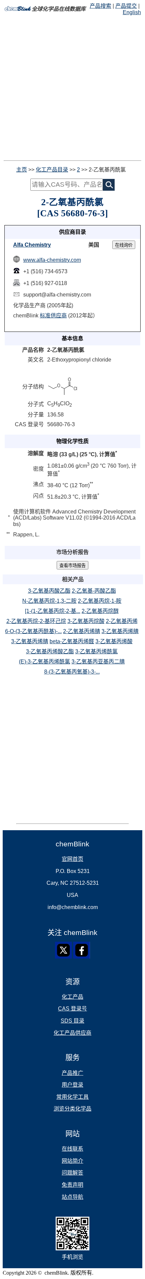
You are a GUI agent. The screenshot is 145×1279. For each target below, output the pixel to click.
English (132, 12)
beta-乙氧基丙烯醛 (72, 641)
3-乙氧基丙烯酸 (114, 641)
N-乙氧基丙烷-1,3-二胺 (49, 601)
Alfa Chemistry (32, 245)
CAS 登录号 (72, 1008)
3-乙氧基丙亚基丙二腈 (98, 661)
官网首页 (72, 859)
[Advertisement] (72, 87)
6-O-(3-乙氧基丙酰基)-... (33, 631)
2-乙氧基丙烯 (122, 621)
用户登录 (72, 1085)
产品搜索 (100, 6)
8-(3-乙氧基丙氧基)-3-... (72, 672)
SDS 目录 (72, 1021)
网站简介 (72, 1161)
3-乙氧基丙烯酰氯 (96, 651)
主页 (21, 170)
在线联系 (72, 1149)
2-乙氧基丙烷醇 (100, 611)
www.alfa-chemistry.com (52, 260)
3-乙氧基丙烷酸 (86, 621)
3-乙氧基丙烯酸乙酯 (50, 651)
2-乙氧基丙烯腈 (81, 631)
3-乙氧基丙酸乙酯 (49, 591)
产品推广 (72, 1073)
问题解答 (72, 1173)
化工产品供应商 (72, 1033)
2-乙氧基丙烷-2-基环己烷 (36, 621)
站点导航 (72, 1197)
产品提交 (126, 6)
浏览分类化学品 (72, 1109)
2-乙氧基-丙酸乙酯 (94, 591)
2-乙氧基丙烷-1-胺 (99, 601)
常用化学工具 (72, 1097)
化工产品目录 (52, 170)
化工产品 (72, 997)
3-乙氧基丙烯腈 (120, 631)
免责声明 (72, 1185)
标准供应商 (53, 315)
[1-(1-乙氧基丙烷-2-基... (52, 611)
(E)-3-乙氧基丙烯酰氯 (44, 661)
